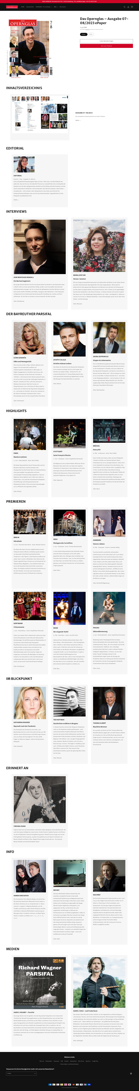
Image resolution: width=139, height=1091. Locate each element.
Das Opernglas (67, 1087)
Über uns (42, 1061)
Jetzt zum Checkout (106, 46)
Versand (87, 29)
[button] (44, 7)
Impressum (56, 1061)
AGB (62, 1061)
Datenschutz (73, 1061)
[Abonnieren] (35, 1073)
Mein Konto (81, 1061)
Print (90, 34)
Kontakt (66, 1061)
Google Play (95, 1061)
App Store (88, 1061)
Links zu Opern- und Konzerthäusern (69, 1064)
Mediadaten (49, 1061)
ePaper (84, 34)
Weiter (78, 120)
